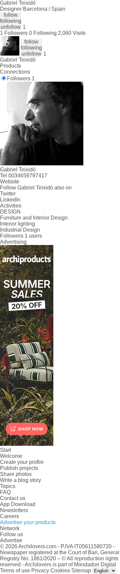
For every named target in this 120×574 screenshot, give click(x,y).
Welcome (11, 456)
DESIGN (10, 212)
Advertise (11, 540)
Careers (9, 516)
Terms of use (15, 570)
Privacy (40, 570)
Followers (21, 78)
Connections (15, 72)
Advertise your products (28, 522)
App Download (17, 504)
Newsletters (14, 510)
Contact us (12, 498)
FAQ (5, 492)
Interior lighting (17, 224)
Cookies (60, 570)
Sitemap (81, 570)
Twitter (8, 193)
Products (10, 66)
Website (9, 181)
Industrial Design (20, 230)
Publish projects (19, 468)
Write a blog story (20, 480)
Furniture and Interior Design (34, 218)
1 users (33, 236)
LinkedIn (10, 199)
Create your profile (22, 462)
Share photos (16, 474)
